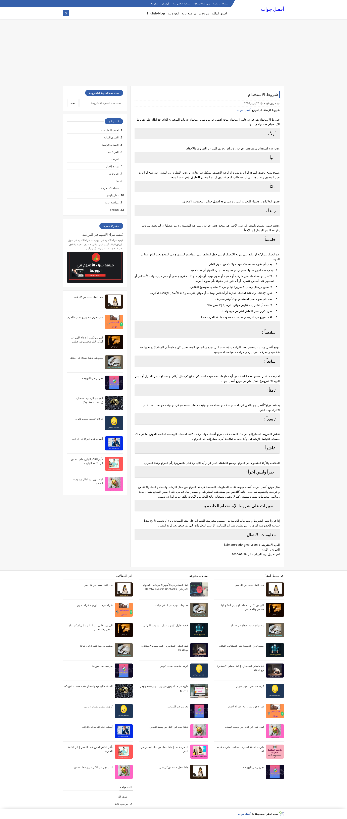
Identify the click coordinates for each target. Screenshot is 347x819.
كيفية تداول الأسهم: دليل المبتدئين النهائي (241, 645)
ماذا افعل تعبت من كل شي (88, 297)
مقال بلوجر (113, 195)
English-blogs (156, 13)
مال (117, 181)
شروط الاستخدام (201, 3)
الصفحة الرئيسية (221, 3)
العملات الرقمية (110, 144)
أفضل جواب (272, 9)
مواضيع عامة (189, 13)
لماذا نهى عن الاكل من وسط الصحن (244, 727)
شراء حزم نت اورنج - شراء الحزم (85, 317)
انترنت (115, 159)
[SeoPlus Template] (281, 813)
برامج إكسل (112, 166)
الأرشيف (166, 3)
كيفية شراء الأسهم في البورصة (102, 234)
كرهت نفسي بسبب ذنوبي (89, 418)
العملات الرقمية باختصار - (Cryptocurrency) (88, 686)
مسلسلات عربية (110, 188)
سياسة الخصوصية (181, 3)
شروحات (204, 13)
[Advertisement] (173, 54)
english (114, 209)
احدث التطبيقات (110, 130)
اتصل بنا (155, 3)
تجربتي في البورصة (92, 378)
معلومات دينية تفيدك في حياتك (86, 358)
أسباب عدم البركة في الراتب (87, 439)
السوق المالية (220, 13)
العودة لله (173, 13)
